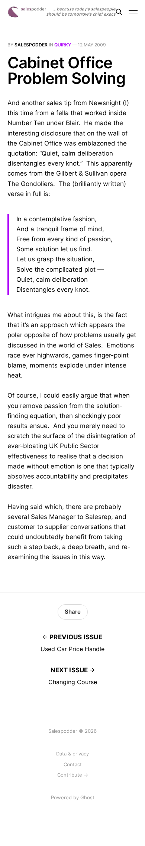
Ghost (87, 797)
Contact (73, 764)
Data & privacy (72, 754)
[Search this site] (119, 11)
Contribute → (72, 775)
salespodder (31, 45)
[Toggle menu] (133, 11)
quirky (62, 45)
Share (73, 611)
